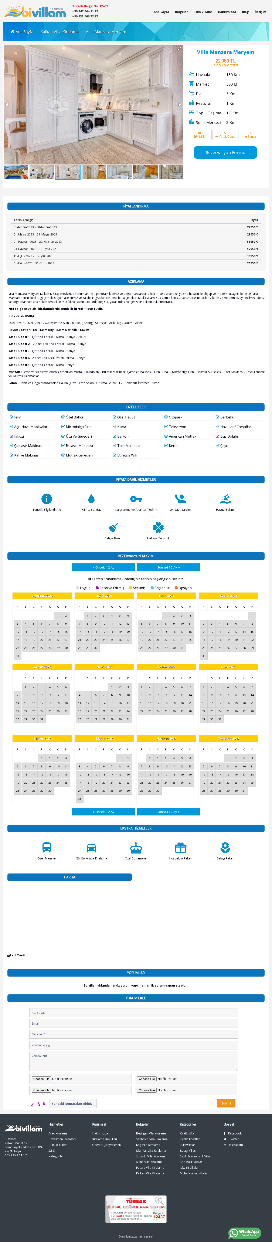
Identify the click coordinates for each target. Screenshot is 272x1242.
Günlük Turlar (57, 1145)
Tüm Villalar (203, 12)
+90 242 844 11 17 (85, 11)
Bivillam (126, 1236)
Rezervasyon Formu (225, 152)
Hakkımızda (227, 12)
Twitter (233, 1139)
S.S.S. (51, 1150)
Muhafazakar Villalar (193, 1173)
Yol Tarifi (18, 955)
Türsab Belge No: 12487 (90, 6)
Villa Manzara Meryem (106, 31)
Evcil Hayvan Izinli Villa (195, 1156)
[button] (179, 48)
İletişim (260, 12)
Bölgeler (181, 12)
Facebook (233, 1133)
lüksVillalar (187, 1145)
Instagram (234, 1145)
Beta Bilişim (146, 1236)
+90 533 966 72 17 (85, 16)
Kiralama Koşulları (104, 1139)
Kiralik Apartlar (190, 1139)
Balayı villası (188, 1150)
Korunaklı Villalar (191, 1162)
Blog (245, 12)
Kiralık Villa (187, 1133)
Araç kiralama (58, 1133)
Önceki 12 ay (104, 567)
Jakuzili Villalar (189, 1167)
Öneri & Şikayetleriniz (106, 1145)
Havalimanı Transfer (62, 1139)
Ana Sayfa (161, 12)
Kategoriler (56, 1156)
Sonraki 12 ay (167, 567)
